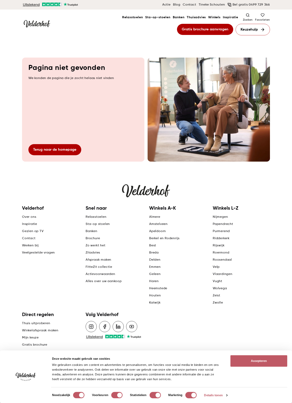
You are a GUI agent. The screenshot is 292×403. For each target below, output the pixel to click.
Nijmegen (220, 217)
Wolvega (220, 288)
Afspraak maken (98, 259)
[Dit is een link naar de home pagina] (37, 24)
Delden (155, 259)
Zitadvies (93, 252)
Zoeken (248, 19)
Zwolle (218, 302)
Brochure (93, 238)
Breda (154, 252)
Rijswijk (218, 245)
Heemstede (158, 288)
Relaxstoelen (132, 17)
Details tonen (213, 395)
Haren (154, 281)
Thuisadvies (196, 17)
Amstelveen (158, 224)
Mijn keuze (30, 337)
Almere (154, 217)
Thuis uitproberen (36, 323)
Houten (155, 295)
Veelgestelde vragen (38, 252)
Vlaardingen (222, 274)
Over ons (29, 217)
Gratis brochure (34, 344)
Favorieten (262, 19)
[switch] (117, 395)
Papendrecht (223, 224)
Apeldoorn (157, 231)
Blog (176, 4)
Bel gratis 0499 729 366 (251, 4)
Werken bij (30, 245)
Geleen (155, 274)
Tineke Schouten (212, 4)
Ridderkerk (221, 238)
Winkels (214, 17)
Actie (166, 4)
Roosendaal (222, 259)
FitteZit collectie (99, 267)
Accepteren (259, 361)
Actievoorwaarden (100, 274)
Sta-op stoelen (98, 224)
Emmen (155, 267)
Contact (189, 4)
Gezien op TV (33, 231)
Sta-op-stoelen (157, 17)
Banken (179, 17)
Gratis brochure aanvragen (205, 29)
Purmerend (221, 231)
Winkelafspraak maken (40, 330)
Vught (217, 281)
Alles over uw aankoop (104, 281)
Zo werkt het (95, 245)
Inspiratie (230, 17)
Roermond (221, 252)
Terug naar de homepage (54, 149)
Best (152, 245)
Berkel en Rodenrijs (164, 238)
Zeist (216, 295)
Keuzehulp (249, 29)
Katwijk (155, 302)
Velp (216, 267)
